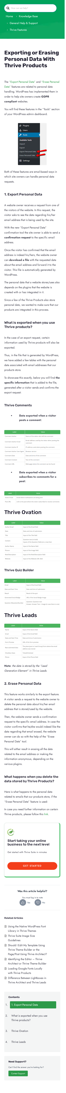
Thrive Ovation (19, 1031)
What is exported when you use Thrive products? (29, 1018)
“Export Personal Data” (22, 82)
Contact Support (18, 1073)
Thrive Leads (18, 1042)
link (46, 814)
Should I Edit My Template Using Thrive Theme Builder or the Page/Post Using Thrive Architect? (27, 949)
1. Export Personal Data (24, 1005)
